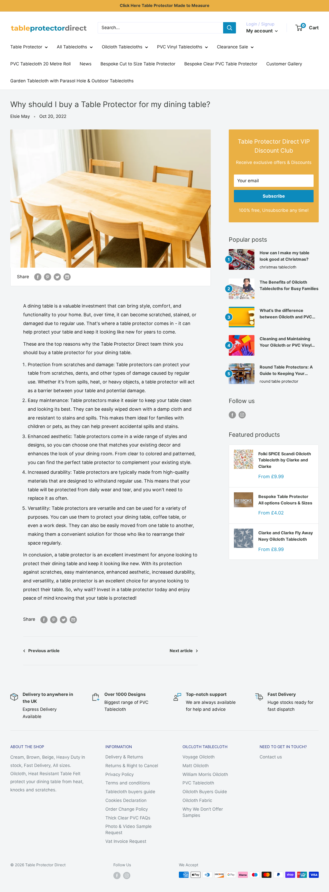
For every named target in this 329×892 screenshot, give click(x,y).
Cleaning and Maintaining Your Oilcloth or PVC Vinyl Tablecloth (286, 342)
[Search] (229, 27)
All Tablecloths (72, 46)
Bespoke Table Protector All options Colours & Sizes (285, 499)
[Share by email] (67, 277)
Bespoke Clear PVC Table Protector (220, 63)
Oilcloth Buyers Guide (204, 791)
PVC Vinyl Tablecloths (179, 46)
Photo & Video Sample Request (128, 829)
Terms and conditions (127, 782)
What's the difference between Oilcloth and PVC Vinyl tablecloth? (286, 314)
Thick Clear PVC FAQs (127, 817)
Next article (181, 650)
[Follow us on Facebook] (232, 414)
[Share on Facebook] (37, 277)
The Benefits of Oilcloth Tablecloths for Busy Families (289, 285)
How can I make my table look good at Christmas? (284, 256)
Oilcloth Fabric (197, 800)
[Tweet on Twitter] (57, 277)
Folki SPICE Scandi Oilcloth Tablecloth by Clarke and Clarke (284, 460)
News (86, 63)
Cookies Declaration (126, 800)
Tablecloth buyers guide (130, 791)
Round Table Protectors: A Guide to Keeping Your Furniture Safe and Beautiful (288, 370)
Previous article (44, 650)
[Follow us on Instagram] (242, 414)
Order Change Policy (126, 809)
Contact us (271, 756)
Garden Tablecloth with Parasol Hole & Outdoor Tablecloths (72, 80)
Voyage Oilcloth (198, 756)
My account (260, 30)
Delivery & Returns (124, 756)
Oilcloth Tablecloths (122, 46)
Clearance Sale (232, 46)
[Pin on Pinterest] (47, 277)
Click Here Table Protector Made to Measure (164, 5)
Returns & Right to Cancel (131, 765)
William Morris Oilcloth (205, 774)
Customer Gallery (284, 63)
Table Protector (26, 46)
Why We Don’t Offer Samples (202, 812)
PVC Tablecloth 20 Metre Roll (40, 63)
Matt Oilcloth (195, 765)
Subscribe (274, 196)
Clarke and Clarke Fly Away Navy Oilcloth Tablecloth (285, 536)
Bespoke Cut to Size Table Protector (137, 63)
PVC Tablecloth (198, 782)
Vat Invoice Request (125, 841)
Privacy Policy (119, 774)
